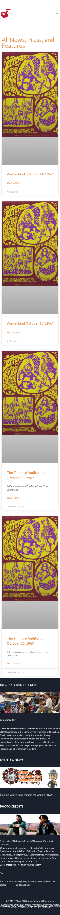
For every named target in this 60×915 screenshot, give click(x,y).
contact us (11, 885)
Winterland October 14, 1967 (30, 174)
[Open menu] (57, 14)
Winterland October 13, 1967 (30, 323)
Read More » (13, 183)
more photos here (12, 873)
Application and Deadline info (33, 719)
